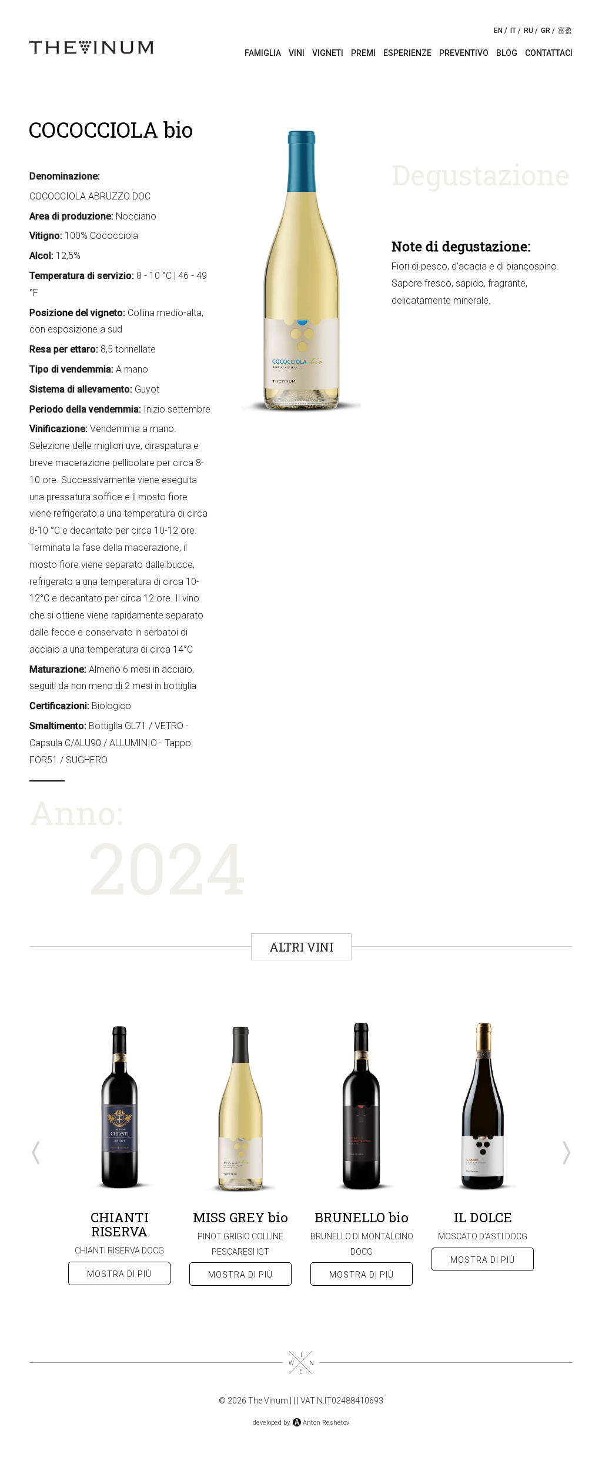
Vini (297, 53)
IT (513, 30)
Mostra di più (119, 1274)
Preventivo (464, 53)
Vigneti (327, 53)
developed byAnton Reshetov (301, 1422)
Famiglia (263, 53)
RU (528, 30)
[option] (119, 1152)
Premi (363, 53)
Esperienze (407, 53)
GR (545, 30)
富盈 (565, 30)
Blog (506, 53)
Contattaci (549, 53)
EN (498, 30)
